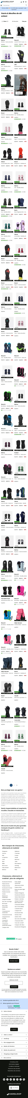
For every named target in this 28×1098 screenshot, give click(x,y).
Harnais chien (18, 914)
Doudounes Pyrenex (20, 895)
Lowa (3, 859)
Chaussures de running (6, 917)
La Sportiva (5, 857)
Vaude (16, 857)
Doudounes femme (7, 881)
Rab (3, 855)
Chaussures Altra (19, 920)
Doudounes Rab (19, 912)
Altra (3, 861)
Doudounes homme (7, 887)
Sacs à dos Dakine (19, 906)
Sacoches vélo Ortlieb (20, 918)
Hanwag (17, 865)
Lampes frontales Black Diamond (19, 902)
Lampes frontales (6, 899)
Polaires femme (6, 885)
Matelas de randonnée (5, 897)
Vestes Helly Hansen (20, 897)
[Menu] (1, 5)
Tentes (4, 894)
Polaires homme (6, 891)
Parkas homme (6, 889)
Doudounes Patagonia (20, 926)
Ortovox (4, 853)
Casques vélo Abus (19, 924)
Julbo (16, 861)
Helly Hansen (5, 867)
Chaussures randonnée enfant (6, 924)
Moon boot (5, 865)
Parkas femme (5, 883)
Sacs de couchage (7, 901)
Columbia (17, 853)
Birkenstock (17, 867)
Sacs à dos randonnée (5, 906)
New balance (18, 863)
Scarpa (16, 855)
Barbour (4, 869)
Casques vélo (5, 927)
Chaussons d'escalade (5, 921)
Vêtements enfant (19, 885)
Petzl (16, 869)
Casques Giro (18, 910)
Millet (3, 863)
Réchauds (4, 903)
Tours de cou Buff (19, 922)
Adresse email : (14, 980)
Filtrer (5, 21)
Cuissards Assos (19, 908)
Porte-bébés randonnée (18, 882)
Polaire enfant (18, 887)
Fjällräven (17, 851)
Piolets (3, 909)
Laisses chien (18, 916)
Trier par (24, 21)
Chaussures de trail (7, 914)
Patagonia (4, 851)
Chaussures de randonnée (6, 912)
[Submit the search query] (26, 5)
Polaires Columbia (19, 899)
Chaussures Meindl (19, 904)
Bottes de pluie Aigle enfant (20, 890)
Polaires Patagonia (19, 893)
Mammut (17, 859)
